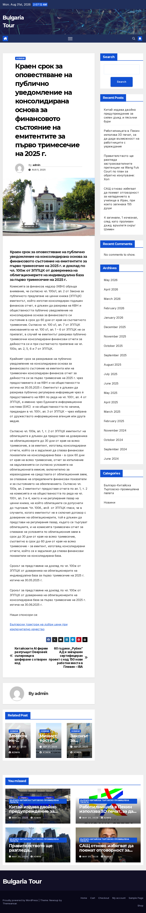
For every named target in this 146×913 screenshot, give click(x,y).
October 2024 (113, 440)
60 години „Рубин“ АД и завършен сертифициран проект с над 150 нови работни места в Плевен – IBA (66, 658)
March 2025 (112, 411)
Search (109, 57)
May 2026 (111, 280)
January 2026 (113, 317)
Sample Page (136, 897)
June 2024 (111, 458)
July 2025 (111, 374)
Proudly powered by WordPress (21, 900)
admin (36, 165)
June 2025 (111, 383)
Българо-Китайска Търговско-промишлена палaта (121, 489)
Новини (20, 58)
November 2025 (115, 336)
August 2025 (112, 364)
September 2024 (115, 449)
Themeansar (10, 903)
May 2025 (111, 393)
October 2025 (113, 346)
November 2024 (115, 430)
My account (119, 897)
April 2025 (111, 402)
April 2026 (111, 289)
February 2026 (114, 308)
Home (84, 897)
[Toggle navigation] (70, 38)
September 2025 (115, 355)
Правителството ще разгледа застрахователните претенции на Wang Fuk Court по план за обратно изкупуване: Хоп (121, 167)
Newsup (53, 900)
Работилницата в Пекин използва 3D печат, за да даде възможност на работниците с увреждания (121, 138)
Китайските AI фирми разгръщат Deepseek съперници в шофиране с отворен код (31, 656)
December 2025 (115, 327)
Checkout (103, 897)
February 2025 (114, 421)
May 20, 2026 (20, 817)
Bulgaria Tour (22, 881)
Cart (92, 897)
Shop (140, 905)
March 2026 (112, 299)
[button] (133, 38)
